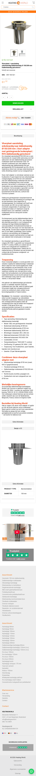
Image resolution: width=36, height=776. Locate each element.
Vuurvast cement (7, 666)
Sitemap (18, 773)
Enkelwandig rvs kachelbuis (11, 585)
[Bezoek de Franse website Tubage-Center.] (5, 733)
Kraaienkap (6, 675)
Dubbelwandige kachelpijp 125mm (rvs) (15, 647)
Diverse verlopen (8, 604)
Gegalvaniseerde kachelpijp (11, 587)
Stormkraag (6, 673)
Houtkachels (6, 615)
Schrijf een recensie (8, 70)
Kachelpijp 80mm (8, 627)
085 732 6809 (7, 722)
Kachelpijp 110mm (8, 634)
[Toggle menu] (2, 2)
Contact (4, 700)
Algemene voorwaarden (18, 769)
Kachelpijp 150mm (8, 640)
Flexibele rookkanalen (9, 601)
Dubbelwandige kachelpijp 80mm (13, 645)
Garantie (5, 698)
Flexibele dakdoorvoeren (10, 606)
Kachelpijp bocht (7, 661)
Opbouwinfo (18, 761)
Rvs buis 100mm (8, 652)
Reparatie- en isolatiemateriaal (12, 608)
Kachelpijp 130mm (8, 638)
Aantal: (5, 93)
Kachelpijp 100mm (8, 631)
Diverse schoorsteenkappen (11, 613)
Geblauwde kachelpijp (9, 597)
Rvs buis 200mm (8, 659)
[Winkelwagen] (33, 2)
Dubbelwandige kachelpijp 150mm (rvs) (15, 650)
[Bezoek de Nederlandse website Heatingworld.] (11, 733)
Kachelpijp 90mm (8, 629)
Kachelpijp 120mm (8, 636)
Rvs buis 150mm (8, 657)
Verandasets (6, 611)
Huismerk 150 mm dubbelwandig (13, 578)
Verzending (6, 696)
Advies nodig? (12, 118)
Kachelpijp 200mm (8, 643)
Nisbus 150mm (7, 671)
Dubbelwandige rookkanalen (11, 580)
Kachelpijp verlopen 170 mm (11, 664)
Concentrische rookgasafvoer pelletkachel (16, 682)
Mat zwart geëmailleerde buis (12, 590)
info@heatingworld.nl (9, 719)
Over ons (5, 693)
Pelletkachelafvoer (8, 592)
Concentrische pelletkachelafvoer (13, 594)
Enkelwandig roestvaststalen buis (13, 599)
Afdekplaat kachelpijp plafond (12, 677)
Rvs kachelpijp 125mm (9, 654)
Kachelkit (5, 668)
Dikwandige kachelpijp (9, 583)
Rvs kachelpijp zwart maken (11, 680)
